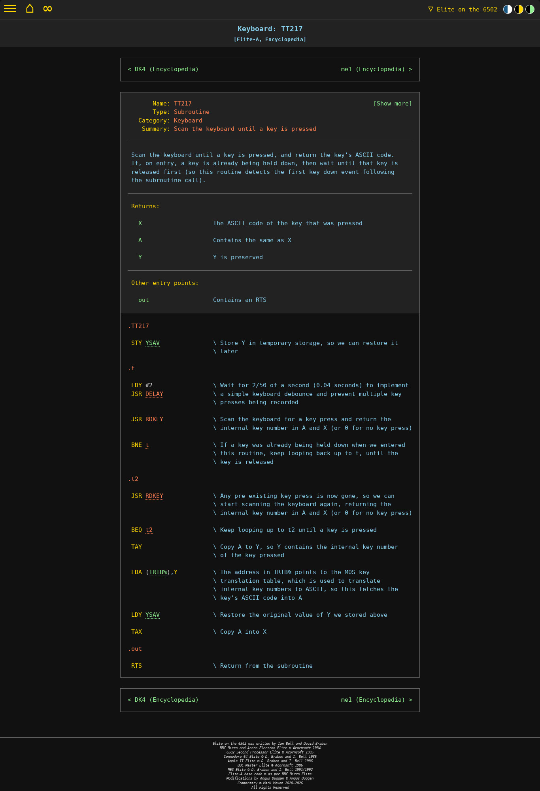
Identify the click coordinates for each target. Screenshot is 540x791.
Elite (462, 9)
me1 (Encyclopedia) (373, 69)
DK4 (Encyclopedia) (167, 69)
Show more (393, 103)
